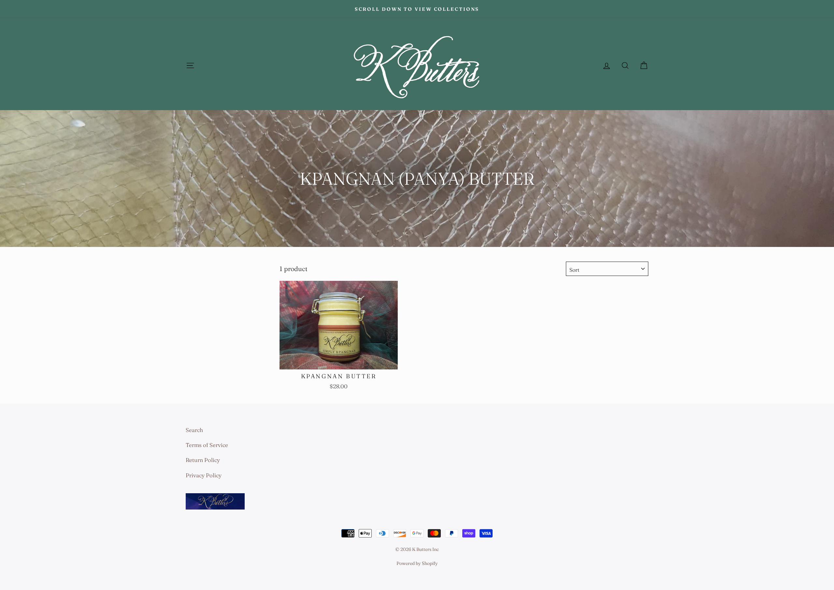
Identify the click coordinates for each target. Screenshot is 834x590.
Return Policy (203, 459)
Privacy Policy (204, 475)
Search (194, 429)
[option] (417, 8)
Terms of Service (207, 444)
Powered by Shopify (417, 563)
